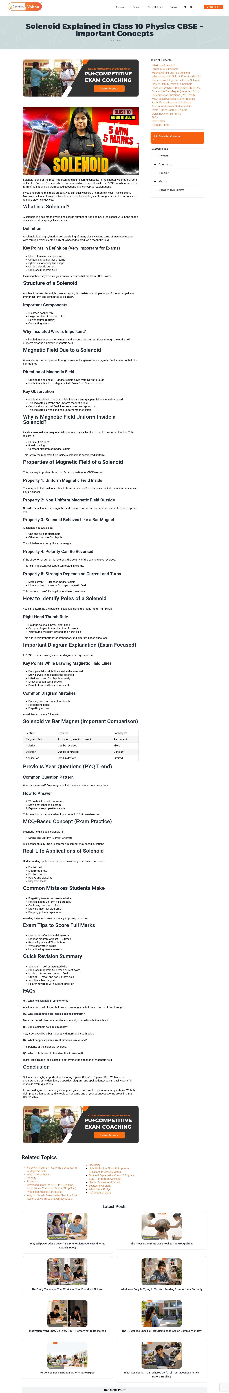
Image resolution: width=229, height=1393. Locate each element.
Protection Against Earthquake (44, 1191)
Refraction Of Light (100, 1192)
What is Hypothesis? (39, 1174)
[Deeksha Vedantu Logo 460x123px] (25, 3)
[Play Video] (24, 109)
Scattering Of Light (100, 1185)
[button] (191, 7)
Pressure (32, 1181)
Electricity (94, 1165)
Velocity (31, 1178)
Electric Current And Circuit (104, 1182)
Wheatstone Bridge (100, 1189)
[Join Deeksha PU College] (177, 138)
